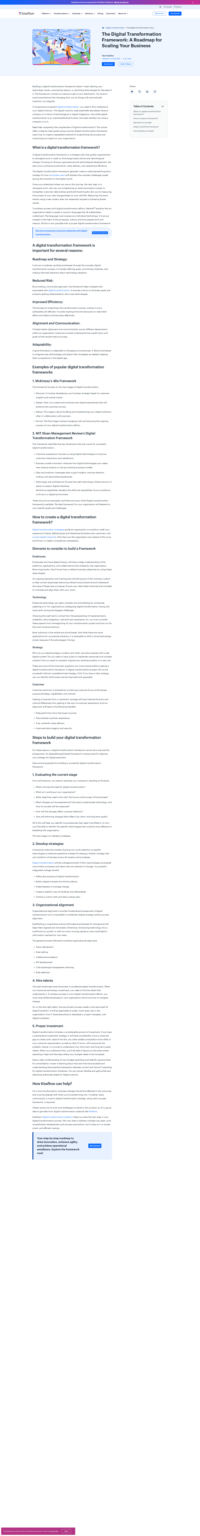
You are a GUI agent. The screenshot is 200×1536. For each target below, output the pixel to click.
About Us (122, 13)
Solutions (89, 13)
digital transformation (68, 107)
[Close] (192, 2)
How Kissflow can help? (143, 131)
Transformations (61, 13)
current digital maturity (43, 537)
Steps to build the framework (146, 127)
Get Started (95, 1146)
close (66, 1531)
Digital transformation (43, 863)
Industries (76, 13)
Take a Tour (159, 13)
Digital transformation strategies (48, 530)
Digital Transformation (115, 28)
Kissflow (93, 1111)
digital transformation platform (57, 1117)
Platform (45, 13)
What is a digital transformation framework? (147, 113)
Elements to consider (142, 123)
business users (58, 175)
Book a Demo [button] (126, 64)
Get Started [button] (175, 13)
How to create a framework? (145, 118)
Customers (110, 13)
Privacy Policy (54, 1531)
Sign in (178, 7)
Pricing (100, 13)
